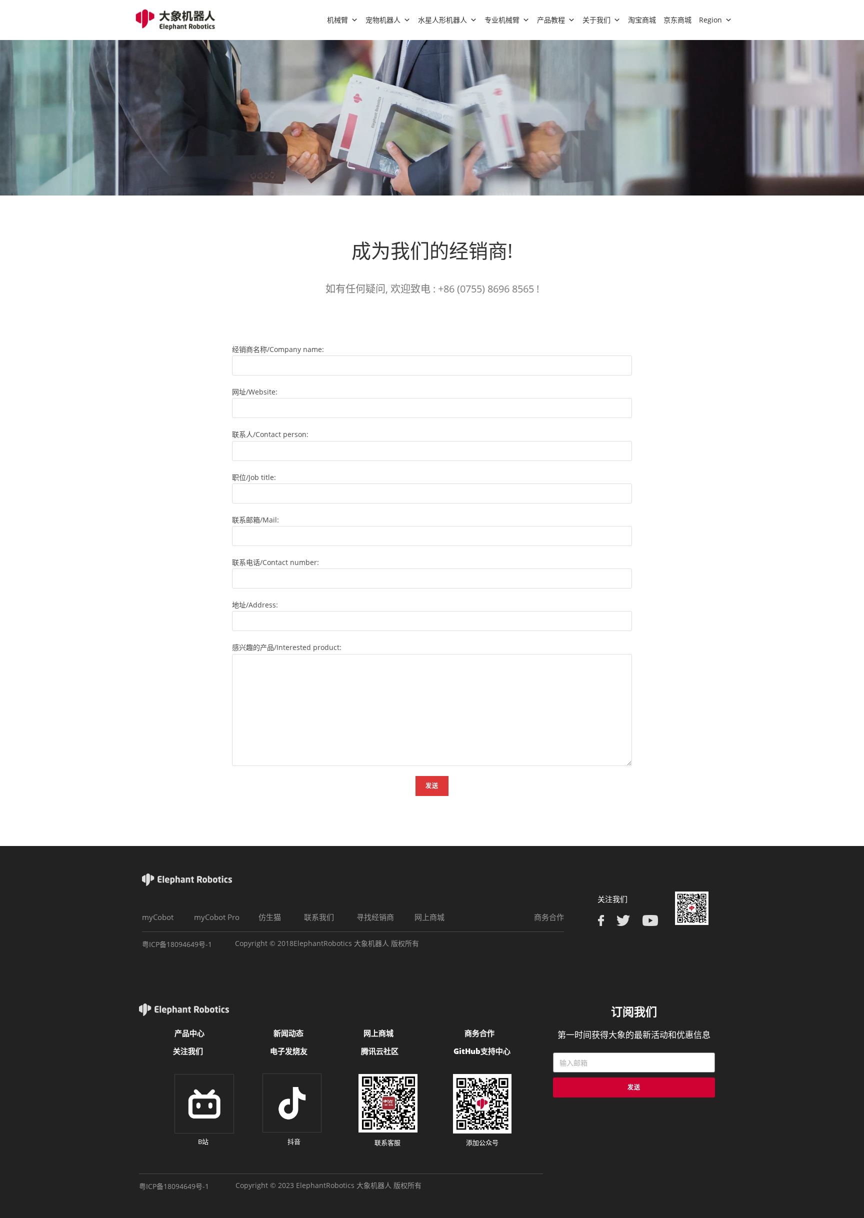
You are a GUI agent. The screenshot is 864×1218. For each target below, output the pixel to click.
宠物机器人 (383, 19)
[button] (158, 917)
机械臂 (337, 19)
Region (710, 19)
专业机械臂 (502, 19)
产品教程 (551, 19)
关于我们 (596, 19)
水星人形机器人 (442, 19)
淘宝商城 (642, 19)
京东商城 (678, 19)
